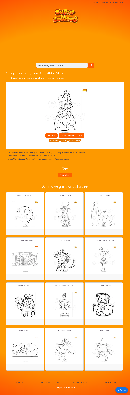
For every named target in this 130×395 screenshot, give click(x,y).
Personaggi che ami (55, 77)
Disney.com (80, 152)
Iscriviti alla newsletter (112, 2)
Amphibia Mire (103, 330)
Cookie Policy (110, 382)
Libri (65, 140)
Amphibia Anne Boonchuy (103, 240)
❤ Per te (122, 390)
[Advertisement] (65, 43)
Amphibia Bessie (103, 195)
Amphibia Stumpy (25, 285)
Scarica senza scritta (71, 135)
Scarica (51, 135)
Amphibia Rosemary (25, 195)
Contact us (19, 382)
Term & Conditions (50, 382)
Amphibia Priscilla (64, 240)
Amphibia (37, 77)
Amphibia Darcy (64, 195)
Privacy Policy (80, 382)
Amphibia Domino (25, 330)
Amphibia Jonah (64, 330)
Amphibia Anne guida (25, 240)
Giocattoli (55, 140)
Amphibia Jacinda (104, 285)
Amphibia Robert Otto (64, 285)
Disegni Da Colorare (20, 77)
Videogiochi (75, 140)
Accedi (96, 2)
